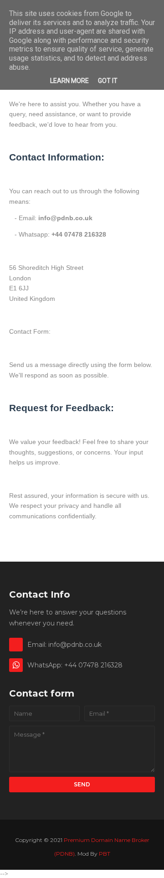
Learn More (69, 80)
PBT (104, 853)
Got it (108, 80)
